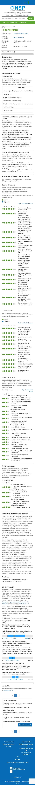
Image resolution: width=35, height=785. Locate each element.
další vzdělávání (19, 37)
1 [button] (15, 695)
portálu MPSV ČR (8, 690)
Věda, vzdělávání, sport (12, 22)
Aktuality (8, 746)
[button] (12, 695)
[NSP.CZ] (17, 10)
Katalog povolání (8, 741)
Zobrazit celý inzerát (25, 725)
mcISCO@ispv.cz (24, 603)
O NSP (17, 757)
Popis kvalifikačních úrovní (25, 203)
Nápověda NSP (26, 741)
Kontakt (17, 759)
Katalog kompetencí (8, 744)
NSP (4, 22)
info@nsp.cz (17, 777)
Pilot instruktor (22, 22)
